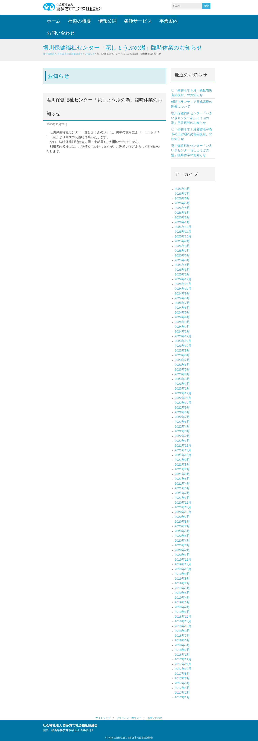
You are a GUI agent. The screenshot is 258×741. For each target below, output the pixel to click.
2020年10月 (183, 512)
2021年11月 (183, 450)
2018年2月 (182, 650)
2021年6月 (182, 474)
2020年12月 (183, 502)
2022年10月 (183, 402)
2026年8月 (182, 189)
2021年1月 (182, 498)
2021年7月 (182, 469)
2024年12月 (183, 279)
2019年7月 (182, 583)
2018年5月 (182, 645)
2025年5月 (182, 260)
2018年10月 (183, 626)
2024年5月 (182, 312)
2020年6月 (182, 531)
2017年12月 (183, 659)
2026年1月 (182, 222)
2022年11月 (183, 398)
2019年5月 (182, 593)
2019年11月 (183, 564)
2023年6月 (182, 364)
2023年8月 (182, 355)
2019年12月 (183, 559)
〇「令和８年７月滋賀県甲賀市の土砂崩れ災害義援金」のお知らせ (191, 134)
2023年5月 (182, 369)
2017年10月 (183, 669)
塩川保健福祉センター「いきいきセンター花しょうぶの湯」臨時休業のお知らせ (191, 150)
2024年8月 (182, 298)
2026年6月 (182, 198)
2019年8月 (182, 578)
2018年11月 (183, 621)
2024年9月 (182, 293)
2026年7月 (182, 193)
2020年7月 (182, 526)
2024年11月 (183, 284)
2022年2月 (182, 436)
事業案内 (168, 21)
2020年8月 (182, 521)
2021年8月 (182, 464)
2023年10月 (183, 345)
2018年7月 (182, 635)
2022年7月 (182, 417)
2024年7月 (182, 303)
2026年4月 (182, 208)
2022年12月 (183, 393)
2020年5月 (182, 536)
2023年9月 (182, 350)
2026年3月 (182, 212)
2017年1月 (182, 697)
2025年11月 (183, 231)
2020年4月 (182, 540)
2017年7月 (182, 678)
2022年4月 (182, 426)
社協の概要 (79, 21)
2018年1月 (182, 654)
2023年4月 (182, 374)
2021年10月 (183, 455)
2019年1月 (182, 612)
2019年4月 (182, 597)
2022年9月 (182, 407)
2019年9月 (182, 574)
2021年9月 (182, 459)
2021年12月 (183, 445)
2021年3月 (182, 488)
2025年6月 (182, 255)
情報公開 (107, 21)
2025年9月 (182, 241)
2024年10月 (183, 288)
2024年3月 (182, 322)
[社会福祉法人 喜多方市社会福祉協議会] (73, 7)
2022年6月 (182, 421)
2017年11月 (183, 664)
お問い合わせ (61, 33)
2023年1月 (182, 388)
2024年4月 (182, 317)
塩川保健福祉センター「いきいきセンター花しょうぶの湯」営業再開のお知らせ (191, 117)
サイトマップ (103, 717)
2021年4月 (182, 483)
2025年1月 (182, 274)
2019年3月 (182, 602)
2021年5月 (182, 479)
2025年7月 (182, 250)
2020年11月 (183, 507)
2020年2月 (182, 550)
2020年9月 (182, 517)
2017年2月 (182, 692)
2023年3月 (182, 379)
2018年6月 (182, 640)
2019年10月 (183, 569)
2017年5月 (182, 688)
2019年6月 (182, 588)
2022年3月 (182, 431)
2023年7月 (182, 360)
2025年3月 (182, 269)
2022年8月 (182, 412)
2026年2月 (182, 217)
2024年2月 (182, 326)
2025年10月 (183, 236)
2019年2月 (182, 607)
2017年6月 (182, 683)
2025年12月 (183, 227)
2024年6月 (182, 307)
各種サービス (138, 21)
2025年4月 (182, 265)
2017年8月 (182, 673)
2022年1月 (182, 440)
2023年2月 (182, 383)
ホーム (54, 21)
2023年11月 (183, 341)
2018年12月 (183, 616)
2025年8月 (182, 246)
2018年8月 (182, 631)
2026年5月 (182, 203)
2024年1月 (182, 331)
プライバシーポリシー (129, 717)
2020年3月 (182, 545)
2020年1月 (182, 555)
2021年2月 (182, 493)
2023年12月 (183, 336)
